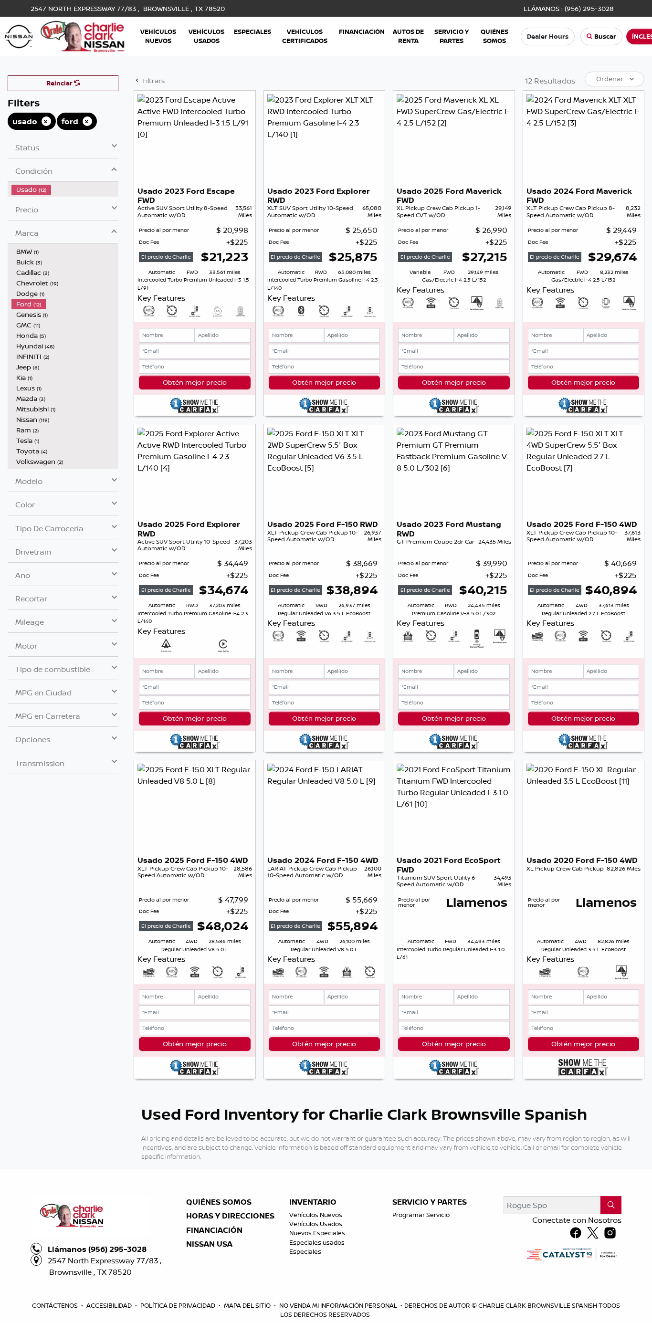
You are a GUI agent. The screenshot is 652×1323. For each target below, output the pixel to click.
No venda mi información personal (339, 1305)
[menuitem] (64, 189)
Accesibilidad (109, 1305)
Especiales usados (317, 1242)
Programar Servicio (421, 1214)
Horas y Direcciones (230, 1216)
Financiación (214, 1230)
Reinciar (60, 83)
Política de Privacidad (178, 1305)
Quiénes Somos (219, 1202)
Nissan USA (209, 1244)
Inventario (313, 1202)
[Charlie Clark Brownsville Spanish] (65, 36)
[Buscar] (610, 1205)
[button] (158, 36)
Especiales (305, 1251)
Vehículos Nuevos (315, 1214)
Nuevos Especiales (317, 1232)
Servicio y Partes (429, 1202)
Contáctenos (55, 1305)
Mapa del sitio (248, 1305)
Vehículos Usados (315, 1223)
